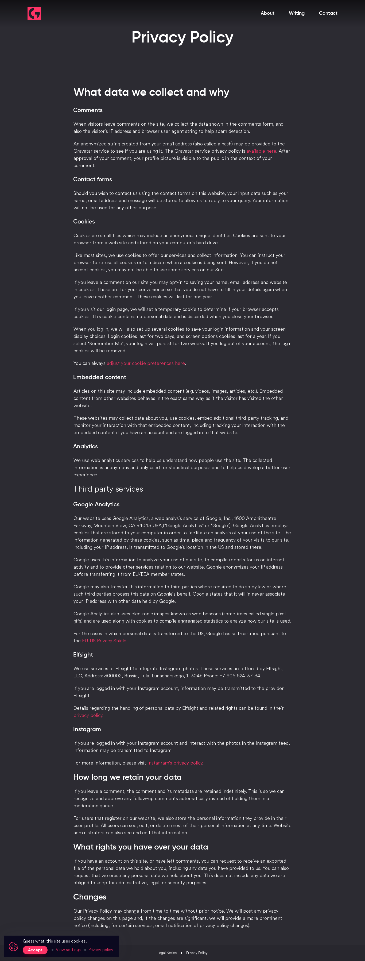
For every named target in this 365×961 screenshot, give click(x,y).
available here (261, 151)
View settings (68, 949)
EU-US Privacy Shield (104, 641)
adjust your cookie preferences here (146, 363)
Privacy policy (100, 949)
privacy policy (87, 715)
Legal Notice (167, 953)
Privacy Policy (197, 953)
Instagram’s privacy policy (174, 763)
